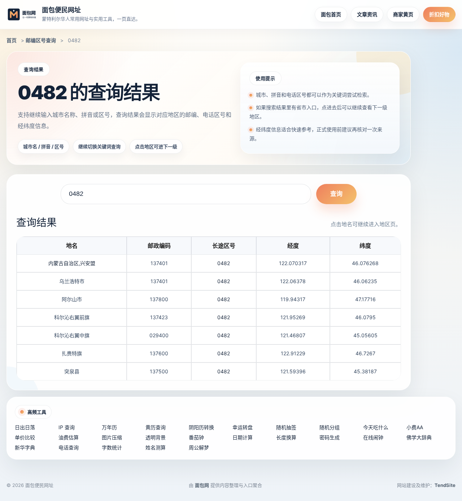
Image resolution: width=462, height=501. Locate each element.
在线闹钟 (373, 437)
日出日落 (25, 427)
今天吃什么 (375, 427)
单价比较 (25, 437)
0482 (223, 263)
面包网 (202, 485)
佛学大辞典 (419, 437)
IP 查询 (66, 427)
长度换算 (286, 437)
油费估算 (68, 437)
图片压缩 (112, 437)
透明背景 (155, 437)
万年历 (109, 427)
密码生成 (329, 437)
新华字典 (25, 447)
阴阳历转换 (201, 427)
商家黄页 (403, 14)
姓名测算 (155, 447)
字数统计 (112, 447)
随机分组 (329, 427)
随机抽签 (286, 427)
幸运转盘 (242, 427)
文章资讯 (367, 14)
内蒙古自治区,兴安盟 (71, 263)
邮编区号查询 (41, 40)
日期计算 (242, 437)
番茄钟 (196, 437)
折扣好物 (439, 14)
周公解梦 (199, 447)
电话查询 (68, 447)
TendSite (445, 485)
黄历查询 (155, 427)
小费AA (414, 427)
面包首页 (331, 14)
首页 (11, 40)
